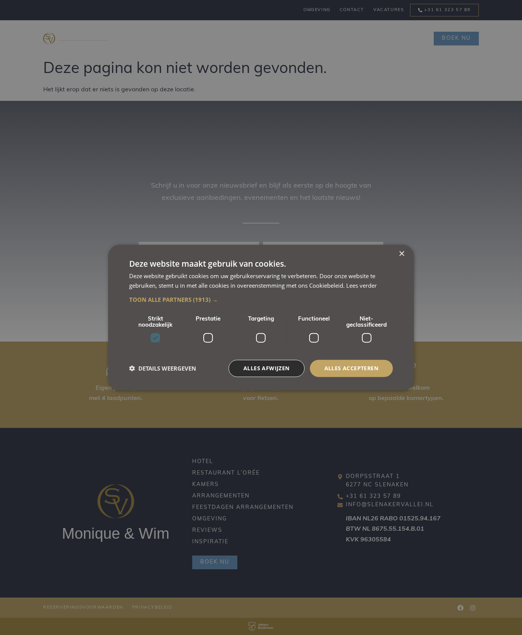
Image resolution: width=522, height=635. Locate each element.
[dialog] (261, 317)
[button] (261, 299)
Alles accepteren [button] (351, 368)
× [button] (401, 254)
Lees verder (361, 285)
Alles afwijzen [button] (266, 368)
